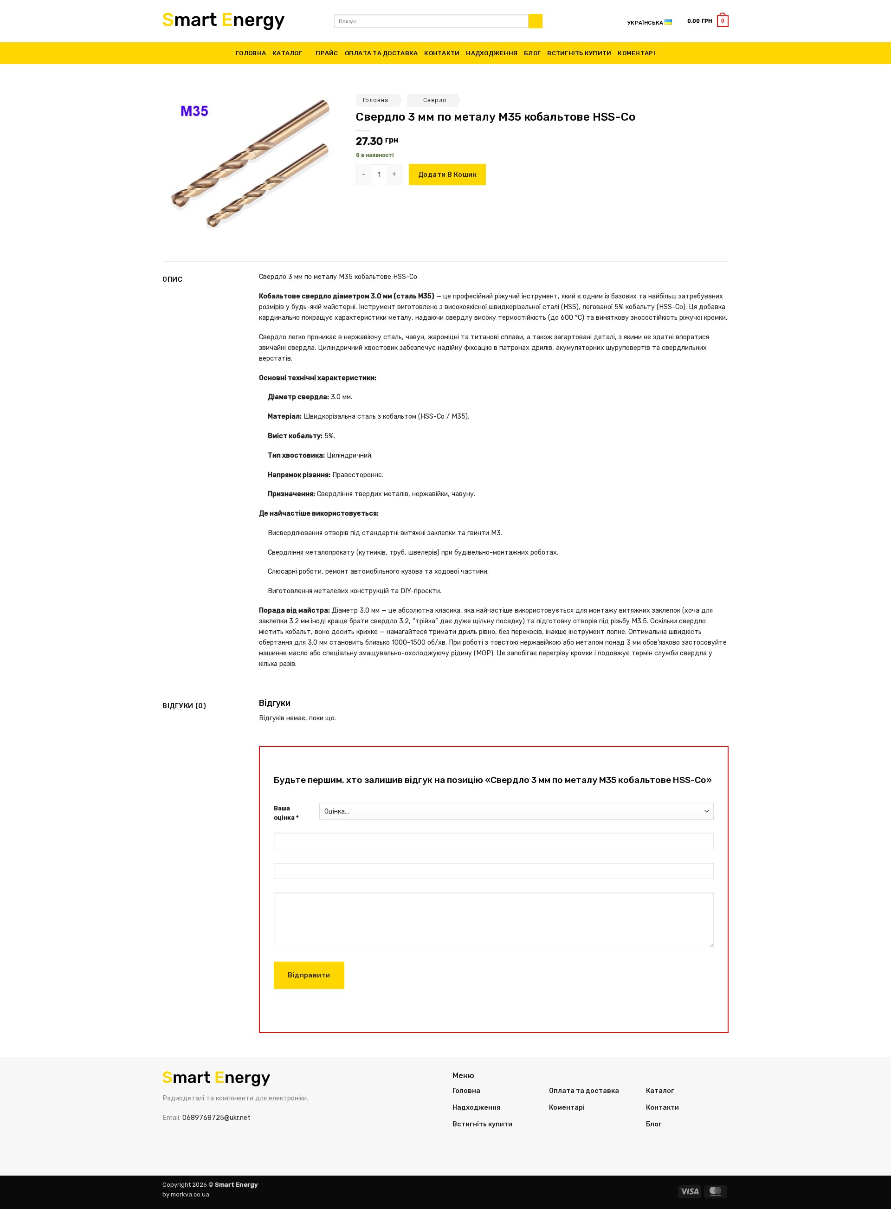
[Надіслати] (535, 21)
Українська (645, 22)
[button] (708, 21)
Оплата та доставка (381, 53)
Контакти (441, 53)
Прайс (327, 53)
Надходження (491, 53)
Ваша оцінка (286, 813)
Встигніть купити (579, 53)
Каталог (287, 53)
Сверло (435, 100)
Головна (251, 53)
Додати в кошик (447, 175)
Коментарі (636, 53)
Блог (532, 53)
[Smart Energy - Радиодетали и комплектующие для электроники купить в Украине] (241, 21)
